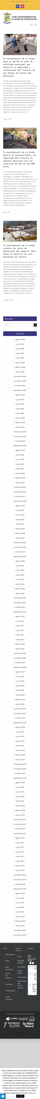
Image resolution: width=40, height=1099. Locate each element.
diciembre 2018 (20, 764)
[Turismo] (11, 1017)
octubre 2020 (20, 663)
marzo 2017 (20, 861)
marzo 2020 (20, 695)
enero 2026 (20, 372)
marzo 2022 (20, 584)
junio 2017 (20, 847)
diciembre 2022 (20, 543)
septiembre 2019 (20, 723)
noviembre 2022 (20, 547)
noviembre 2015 (20, 935)
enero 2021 (20, 649)
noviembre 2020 (20, 658)
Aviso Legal (10, 1014)
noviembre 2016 (20, 880)
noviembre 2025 (20, 381)
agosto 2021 (20, 616)
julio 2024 (20, 455)
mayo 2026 (20, 353)
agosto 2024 (20, 450)
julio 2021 (20, 621)
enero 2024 (20, 483)
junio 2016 (20, 903)
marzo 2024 (20, 473)
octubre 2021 (20, 607)
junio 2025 (20, 404)
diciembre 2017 (20, 820)
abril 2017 (20, 856)
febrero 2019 (20, 755)
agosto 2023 (20, 506)
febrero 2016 (20, 921)
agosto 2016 (20, 893)
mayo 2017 (20, 852)
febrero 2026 (20, 367)
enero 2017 (20, 870)
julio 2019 (20, 732)
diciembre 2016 (20, 875)
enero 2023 (20, 538)
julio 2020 (20, 676)
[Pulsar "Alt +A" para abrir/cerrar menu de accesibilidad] (3, 1096)
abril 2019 (20, 746)
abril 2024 (20, 469)
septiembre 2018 (20, 778)
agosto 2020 (20, 672)
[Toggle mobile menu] (36, 25)
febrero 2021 (20, 644)
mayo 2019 (20, 741)
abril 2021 (20, 635)
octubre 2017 (20, 829)
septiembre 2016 (20, 889)
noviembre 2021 (20, 603)
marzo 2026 (20, 363)
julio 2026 (20, 344)
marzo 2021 (20, 640)
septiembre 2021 (20, 612)
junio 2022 (20, 570)
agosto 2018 (20, 783)
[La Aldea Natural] (28, 1022)
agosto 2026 (20, 339)
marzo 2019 (20, 750)
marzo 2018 (20, 806)
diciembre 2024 (20, 432)
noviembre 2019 (20, 713)
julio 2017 (20, 843)
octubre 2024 (20, 441)
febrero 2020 (20, 700)
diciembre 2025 (20, 376)
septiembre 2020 (20, 667)
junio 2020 (20, 681)
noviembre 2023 (20, 492)
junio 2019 (20, 736)
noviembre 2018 (20, 769)
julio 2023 (20, 510)
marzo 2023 (20, 529)
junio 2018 (20, 792)
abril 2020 (20, 690)
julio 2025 (20, 400)
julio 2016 (20, 898)
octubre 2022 (20, 552)
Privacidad (18, 1014)
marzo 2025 (20, 418)
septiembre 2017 (20, 833)
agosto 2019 (20, 727)
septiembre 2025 (20, 390)
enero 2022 (20, 593)
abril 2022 (20, 579)
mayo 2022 (20, 575)
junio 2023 (20, 515)
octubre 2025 (20, 386)
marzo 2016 (20, 917)
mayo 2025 (20, 409)
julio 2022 (20, 566)
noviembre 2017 (20, 824)
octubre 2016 (20, 884)
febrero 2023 (20, 533)
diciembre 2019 (20, 709)
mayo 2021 (20, 630)
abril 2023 (20, 524)
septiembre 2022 (20, 556)
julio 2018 (20, 787)
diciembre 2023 (20, 487)
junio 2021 (20, 626)
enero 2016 (20, 926)
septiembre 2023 (20, 501)
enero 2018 (20, 815)
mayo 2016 (20, 907)
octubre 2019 (20, 718)
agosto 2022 (20, 561)
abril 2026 (20, 358)
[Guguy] (26, 1017)
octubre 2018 (20, 773)
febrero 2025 (20, 423)
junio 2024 (20, 459)
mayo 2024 (20, 464)
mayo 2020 (20, 686)
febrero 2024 (20, 478)
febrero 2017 (20, 866)
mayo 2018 (20, 797)
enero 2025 (20, 427)
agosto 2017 (20, 838)
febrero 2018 (20, 810)
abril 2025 (20, 413)
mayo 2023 (20, 520)
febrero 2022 (20, 589)
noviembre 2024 (20, 436)
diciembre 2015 (20, 930)
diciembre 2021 (20, 598)
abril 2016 (20, 912)
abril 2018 (20, 801)
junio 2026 (20, 349)
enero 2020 (20, 704)
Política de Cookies (27, 1014)
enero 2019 (20, 760)
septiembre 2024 (20, 446)
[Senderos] (12, 1022)
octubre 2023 (20, 496)
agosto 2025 (20, 395)
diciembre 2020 (20, 653)
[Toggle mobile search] (31, 25)
